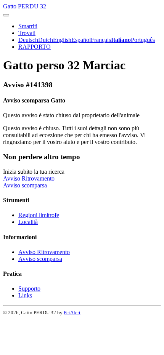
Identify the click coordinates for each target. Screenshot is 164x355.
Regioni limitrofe (38, 215)
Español (81, 40)
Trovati (26, 33)
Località (28, 222)
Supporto (29, 288)
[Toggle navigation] (6, 15)
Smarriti (27, 26)
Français (101, 40)
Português (143, 40)
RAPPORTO (34, 46)
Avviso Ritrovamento (29, 178)
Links (25, 295)
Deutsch (28, 40)
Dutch (45, 40)
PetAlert (72, 312)
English (62, 40)
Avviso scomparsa (25, 185)
